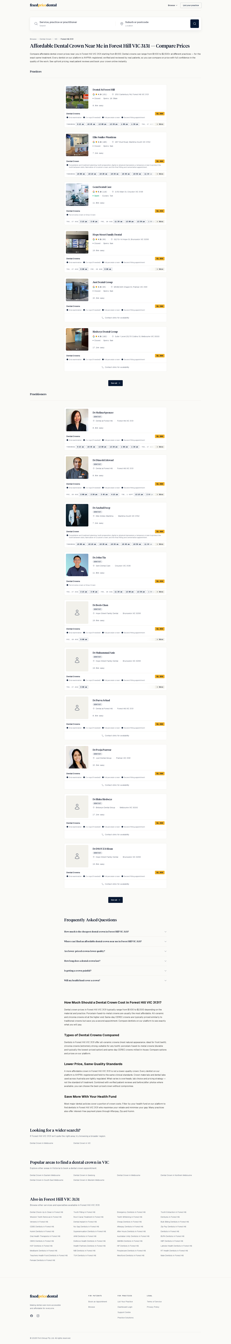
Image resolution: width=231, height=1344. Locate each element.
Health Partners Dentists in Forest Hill (89, 1246)
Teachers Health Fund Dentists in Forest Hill (49, 1255)
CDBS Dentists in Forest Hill (42, 1226)
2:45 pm (94, 222)
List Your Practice (125, 1301)
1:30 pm (134, 124)
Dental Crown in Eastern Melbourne (45, 1175)
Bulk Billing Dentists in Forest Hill (175, 1222)
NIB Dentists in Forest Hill (84, 1250)
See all (114, 383)
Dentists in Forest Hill (170, 1231)
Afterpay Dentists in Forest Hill (130, 1226)
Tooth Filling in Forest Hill (84, 1212)
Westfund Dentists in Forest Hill (130, 1255)
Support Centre (124, 1312)
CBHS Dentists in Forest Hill (42, 1241)
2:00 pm (83, 494)
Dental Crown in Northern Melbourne (176, 1175)
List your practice (191, 5)
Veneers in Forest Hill (39, 1222)
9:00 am (83, 269)
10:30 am (114, 174)
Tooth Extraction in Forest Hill (173, 1212)
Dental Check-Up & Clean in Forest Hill (46, 1212)
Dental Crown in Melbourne (41, 1143)
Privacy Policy (153, 1307)
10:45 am (91, 124)
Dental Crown (45, 39)
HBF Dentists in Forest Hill (172, 1241)
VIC (56, 39)
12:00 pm (102, 124)
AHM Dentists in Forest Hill (85, 1236)
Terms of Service (154, 1301)
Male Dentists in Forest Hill (172, 1255)
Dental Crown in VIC (82, 1143)
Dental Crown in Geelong (84, 1175)
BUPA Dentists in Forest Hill (172, 1236)
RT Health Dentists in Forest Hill (174, 1250)
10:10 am (92, 174)
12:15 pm (139, 494)
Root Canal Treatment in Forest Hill (88, 1217)
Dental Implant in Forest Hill (85, 1222)
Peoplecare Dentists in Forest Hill (131, 1250)
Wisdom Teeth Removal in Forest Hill (45, 1217)
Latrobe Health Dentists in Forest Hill (176, 1246)
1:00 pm (124, 124)
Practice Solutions (126, 1317)
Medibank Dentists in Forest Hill (43, 1250)
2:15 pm (83, 222)
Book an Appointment (97, 1301)
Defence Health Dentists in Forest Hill (89, 1241)
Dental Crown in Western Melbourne (89, 1180)
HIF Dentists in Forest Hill (128, 1246)
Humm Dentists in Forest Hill (42, 1231)
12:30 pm (113, 124)
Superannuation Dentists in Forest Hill (90, 1231)
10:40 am (126, 174)
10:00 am (81, 174)
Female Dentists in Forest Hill (42, 1260)
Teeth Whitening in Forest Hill (129, 1217)
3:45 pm (104, 494)
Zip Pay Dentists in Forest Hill (173, 1226)
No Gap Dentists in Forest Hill (86, 1226)
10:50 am (137, 174)
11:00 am (148, 174)
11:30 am (118, 222)
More (161, 124)
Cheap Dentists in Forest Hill (129, 1222)
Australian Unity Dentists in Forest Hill (133, 1236)
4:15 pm (114, 494)
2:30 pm (94, 494)
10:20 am (103, 174)
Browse (171, 5)
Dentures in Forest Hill (170, 1217)
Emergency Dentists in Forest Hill (131, 1212)
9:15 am (80, 124)
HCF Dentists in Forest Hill (41, 1246)
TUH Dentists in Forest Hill (85, 1255)
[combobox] (75, 22)
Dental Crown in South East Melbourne (46, 1180)
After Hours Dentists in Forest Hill (131, 1231)
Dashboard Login (125, 1307)
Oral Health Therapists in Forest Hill (45, 1236)
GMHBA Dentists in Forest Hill (129, 1241)
